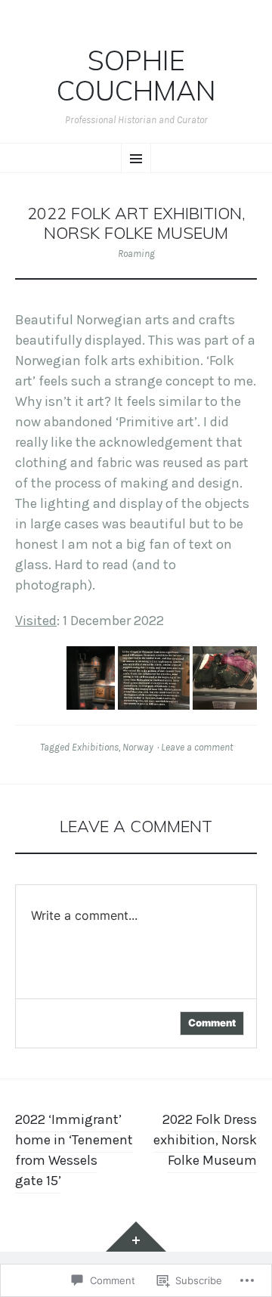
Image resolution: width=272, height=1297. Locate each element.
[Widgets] (136, 1236)
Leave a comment (197, 747)
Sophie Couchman (136, 75)
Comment (212, 1023)
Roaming (136, 253)
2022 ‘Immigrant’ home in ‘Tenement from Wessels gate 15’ (74, 1150)
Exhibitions (95, 747)
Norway (137, 747)
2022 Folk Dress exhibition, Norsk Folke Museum (205, 1140)
